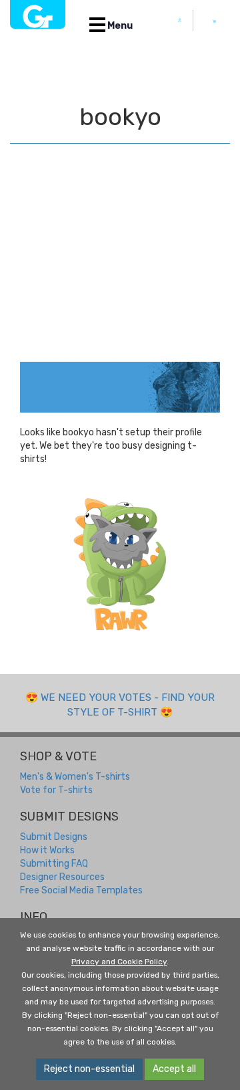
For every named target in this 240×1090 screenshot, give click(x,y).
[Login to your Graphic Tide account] (180, 20)
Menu (119, 25)
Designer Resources (62, 877)
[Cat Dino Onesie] (120, 563)
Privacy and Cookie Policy (119, 961)
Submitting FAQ (54, 863)
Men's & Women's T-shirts (75, 776)
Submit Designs (53, 837)
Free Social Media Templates (81, 890)
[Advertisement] (120, 266)
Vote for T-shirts (56, 790)
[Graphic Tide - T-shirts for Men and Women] (37, 14)
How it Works (47, 850)
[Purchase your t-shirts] (214, 21)
